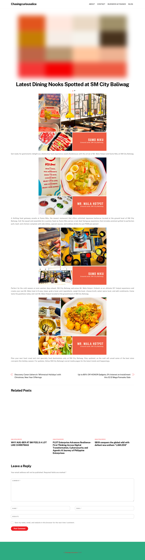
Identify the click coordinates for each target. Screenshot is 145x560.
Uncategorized (16, 439)
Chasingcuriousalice (71, 552)
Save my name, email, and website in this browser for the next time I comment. (44, 522)
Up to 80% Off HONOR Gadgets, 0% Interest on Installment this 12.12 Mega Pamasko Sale (104, 375)
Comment (16, 480)
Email (79, 508)
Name (14, 508)
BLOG (130, 4)
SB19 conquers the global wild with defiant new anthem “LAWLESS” (112, 443)
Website (15, 516)
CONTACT (101, 4)
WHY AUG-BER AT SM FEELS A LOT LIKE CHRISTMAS (29, 443)
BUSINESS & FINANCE (117, 4)
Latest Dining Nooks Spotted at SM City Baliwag (72, 84)
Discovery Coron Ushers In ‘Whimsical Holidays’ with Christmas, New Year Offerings (38, 375)
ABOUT (92, 4)
